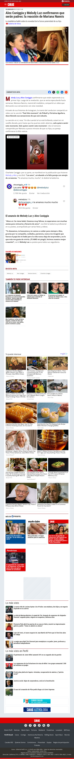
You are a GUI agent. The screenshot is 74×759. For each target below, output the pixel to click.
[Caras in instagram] (25, 725)
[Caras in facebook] (30, 725)
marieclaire (37, 521)
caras (58, 521)
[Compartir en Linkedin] (62, 92)
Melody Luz (10, 273)
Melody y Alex (11, 175)
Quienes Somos (20, 742)
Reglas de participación (61, 742)
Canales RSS (9, 742)
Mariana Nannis (32, 273)
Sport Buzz (59, 735)
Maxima (37, 738)
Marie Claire (25, 730)
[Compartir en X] (53, 92)
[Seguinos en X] (34, 725)
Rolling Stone (49, 735)
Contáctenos (31, 742)
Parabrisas (50, 730)
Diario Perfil (8, 730)
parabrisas (16, 551)
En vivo (66, 5)
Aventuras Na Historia (35, 735)
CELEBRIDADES (10, 9)
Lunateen (59, 730)
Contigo (23, 735)
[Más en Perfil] (16, 516)
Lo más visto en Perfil (17, 651)
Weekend (42, 730)
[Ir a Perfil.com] (66, 2)
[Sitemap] (48, 725)
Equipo (49, 742)
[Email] (66, 92)
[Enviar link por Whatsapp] (57, 92)
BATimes (67, 730)
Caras (17, 735)
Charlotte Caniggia (45, 273)
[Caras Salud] (37, 703)
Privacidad (41, 742)
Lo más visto (12, 602)
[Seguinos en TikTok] (39, 725)
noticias (16, 521)
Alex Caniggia (20, 273)
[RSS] (43, 725)
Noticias (17, 730)
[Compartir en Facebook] (49, 92)
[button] (37, 46)
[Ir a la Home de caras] (11, 5)
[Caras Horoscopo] (37, 711)
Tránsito (37, 745)
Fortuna (34, 730)
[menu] (5, 4)
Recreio (67, 735)
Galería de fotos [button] (14, 23)
